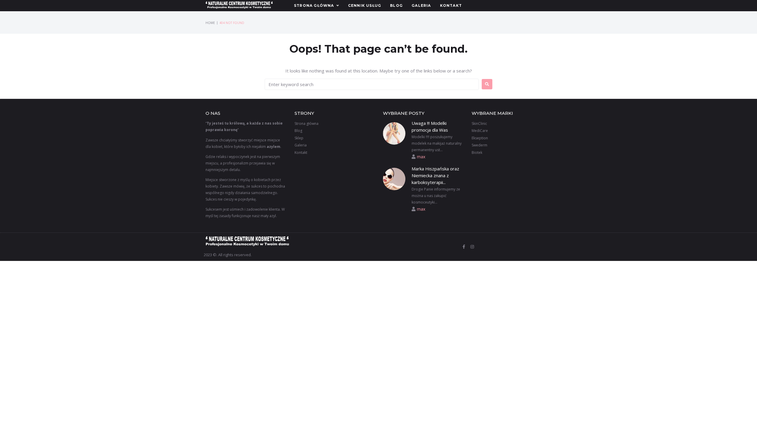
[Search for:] (372, 84)
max (421, 156)
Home (210, 23)
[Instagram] (472, 247)
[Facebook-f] (464, 247)
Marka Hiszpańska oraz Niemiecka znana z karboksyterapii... (435, 175)
